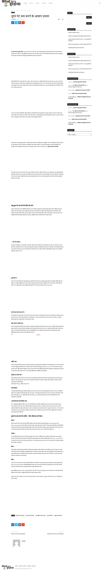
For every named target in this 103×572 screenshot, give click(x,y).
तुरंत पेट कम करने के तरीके (20, 515)
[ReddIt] (23, 22)
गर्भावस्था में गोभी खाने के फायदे (73, 32)
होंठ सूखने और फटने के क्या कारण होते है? (83, 90)
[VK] (19, 22)
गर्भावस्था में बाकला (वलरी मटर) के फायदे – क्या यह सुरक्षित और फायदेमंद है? (79, 40)
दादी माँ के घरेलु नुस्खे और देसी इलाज (79, 82)
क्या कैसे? (16, 10)
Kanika (14, 19)
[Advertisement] (37, 39)
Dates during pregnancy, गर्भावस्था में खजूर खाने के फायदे (79, 44)
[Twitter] (16, 22)
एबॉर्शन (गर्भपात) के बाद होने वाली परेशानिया (79, 93)
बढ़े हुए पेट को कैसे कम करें (58, 515)
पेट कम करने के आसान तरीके (29, 515)
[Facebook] (12, 22)
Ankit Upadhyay (72, 96)
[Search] (99, 3)
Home (12, 10)
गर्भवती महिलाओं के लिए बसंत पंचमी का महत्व (76, 47)
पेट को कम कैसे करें (50, 515)
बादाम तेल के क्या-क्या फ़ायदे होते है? (18, 534)
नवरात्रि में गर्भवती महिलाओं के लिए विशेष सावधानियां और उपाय (79, 36)
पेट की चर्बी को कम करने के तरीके (40, 515)
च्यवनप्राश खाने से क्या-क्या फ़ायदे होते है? (55, 534)
